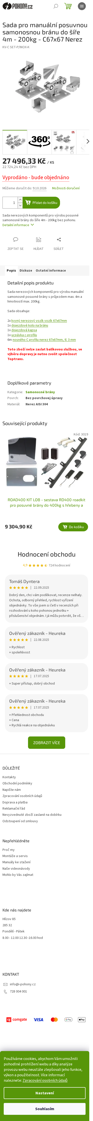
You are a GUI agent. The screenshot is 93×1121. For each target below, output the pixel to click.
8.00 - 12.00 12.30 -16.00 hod (22, 938)
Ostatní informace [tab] (51, 270)
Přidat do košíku (44, 202)
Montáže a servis (15, 856)
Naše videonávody (16, 868)
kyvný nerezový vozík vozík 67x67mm (39, 320)
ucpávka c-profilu (24, 335)
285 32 (7, 925)
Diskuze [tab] (26, 270)
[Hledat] (56, 6)
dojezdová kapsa (24, 330)
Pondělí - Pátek (13, 931)
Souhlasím (44, 1109)
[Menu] (82, 6)
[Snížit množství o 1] (20, 205)
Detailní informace (15, 225)
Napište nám (11, 789)
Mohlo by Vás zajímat (17, 875)
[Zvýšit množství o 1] (20, 200)
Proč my (8, 850)
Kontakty (9, 777)
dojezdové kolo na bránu (29, 325)
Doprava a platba (15, 802)
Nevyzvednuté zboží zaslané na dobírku (32, 814)
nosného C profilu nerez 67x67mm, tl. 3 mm (44, 339)
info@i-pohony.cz (23, 984)
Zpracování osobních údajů (45, 1080)
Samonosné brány (40, 392)
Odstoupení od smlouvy (20, 821)
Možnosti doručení (66, 188)
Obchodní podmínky (17, 783)
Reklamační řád (13, 808)
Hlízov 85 (9, 919)
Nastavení (44, 1093)
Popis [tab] (11, 270)
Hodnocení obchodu (47, 554)
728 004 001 (18, 991)
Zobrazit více (46, 742)
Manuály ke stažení (16, 862)
